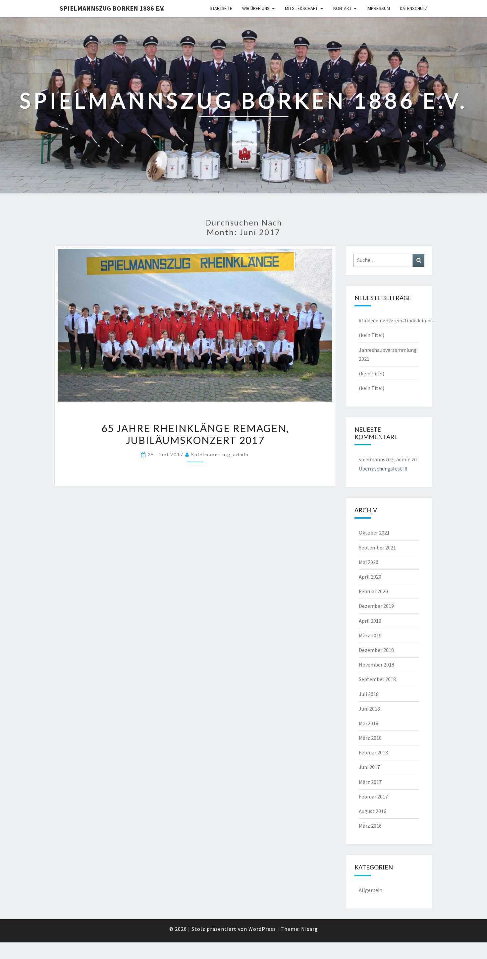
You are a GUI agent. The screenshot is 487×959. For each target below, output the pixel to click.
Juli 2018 (369, 694)
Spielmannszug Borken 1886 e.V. (112, 8)
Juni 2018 (369, 708)
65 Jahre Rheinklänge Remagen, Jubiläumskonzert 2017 (195, 434)
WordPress (262, 929)
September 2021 (377, 547)
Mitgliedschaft (301, 8)
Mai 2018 (368, 723)
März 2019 (370, 635)
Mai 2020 (368, 562)
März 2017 (370, 782)
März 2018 (370, 738)
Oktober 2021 (374, 532)
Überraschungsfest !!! (383, 468)
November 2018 (376, 664)
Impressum (378, 8)
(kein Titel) (371, 335)
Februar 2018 (373, 752)
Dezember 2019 (376, 606)
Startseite (221, 8)
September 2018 (377, 679)
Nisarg (309, 929)
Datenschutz (413, 8)
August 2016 (372, 811)
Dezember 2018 (376, 650)
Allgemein (370, 890)
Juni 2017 (369, 767)
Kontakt (342, 8)
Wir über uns (256, 8)
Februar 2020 (373, 591)
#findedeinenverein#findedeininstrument (405, 320)
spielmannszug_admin (220, 454)
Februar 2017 (373, 796)
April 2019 (370, 620)
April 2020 (370, 576)
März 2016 (370, 825)
